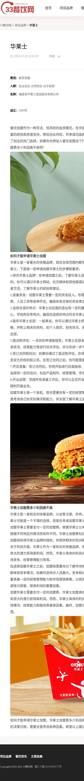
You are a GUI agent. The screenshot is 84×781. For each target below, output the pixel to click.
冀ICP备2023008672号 (48, 766)
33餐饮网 (5, 25)
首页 (48, 8)
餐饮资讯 (21, 756)
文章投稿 (36, 756)
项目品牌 (66, 8)
